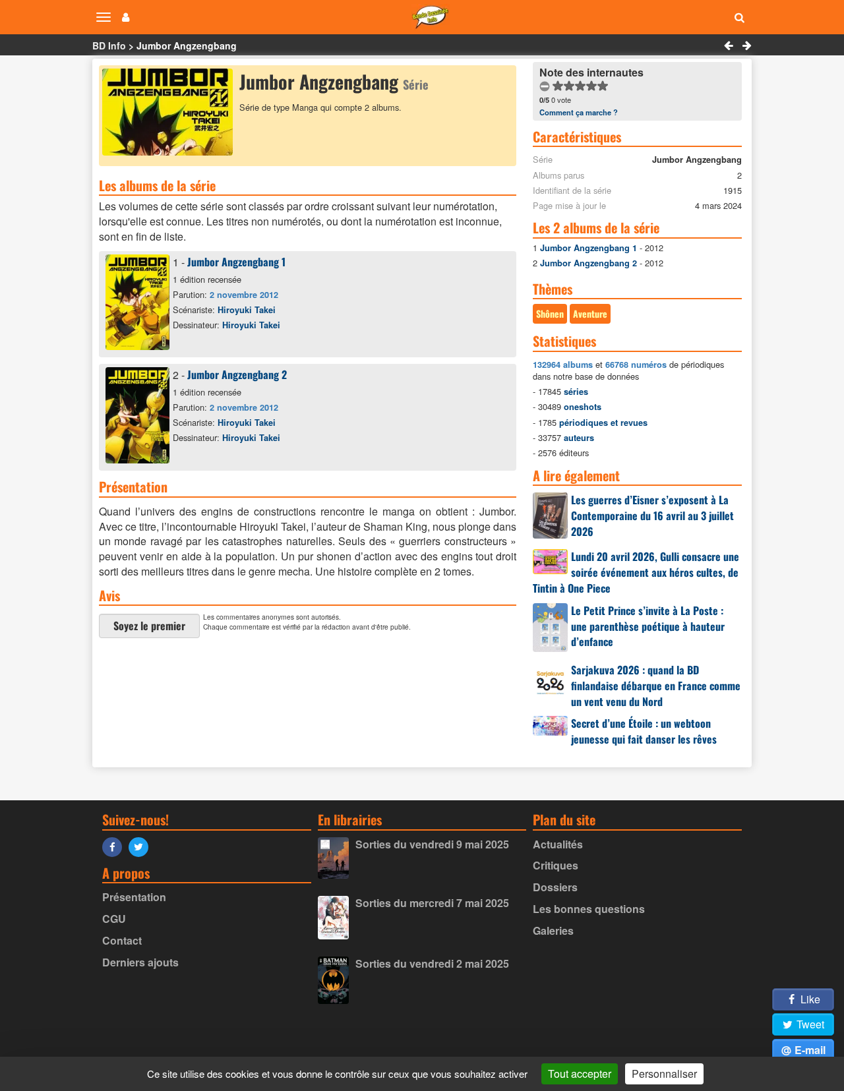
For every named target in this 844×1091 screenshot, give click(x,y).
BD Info (109, 45)
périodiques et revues (603, 422)
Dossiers (555, 887)
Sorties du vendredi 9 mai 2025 (432, 844)
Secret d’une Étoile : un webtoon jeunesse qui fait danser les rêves (644, 731)
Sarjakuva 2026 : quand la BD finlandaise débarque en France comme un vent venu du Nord (655, 685)
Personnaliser (664, 1073)
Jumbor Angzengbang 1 (236, 262)
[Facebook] (115, 846)
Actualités (558, 844)
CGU (114, 918)
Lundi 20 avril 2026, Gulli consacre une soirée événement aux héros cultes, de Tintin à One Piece (636, 572)
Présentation (134, 896)
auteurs (579, 438)
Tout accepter (579, 1073)
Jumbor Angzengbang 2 (237, 374)
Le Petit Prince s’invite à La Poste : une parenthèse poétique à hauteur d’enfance (648, 626)
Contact (122, 940)
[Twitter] (142, 846)
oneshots (582, 407)
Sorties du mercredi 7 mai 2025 (432, 902)
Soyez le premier (149, 626)
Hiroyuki (247, 310)
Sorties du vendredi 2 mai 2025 (432, 963)
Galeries (553, 930)
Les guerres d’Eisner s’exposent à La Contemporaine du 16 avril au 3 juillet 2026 (652, 515)
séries (576, 392)
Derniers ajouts (140, 962)
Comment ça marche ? (578, 112)
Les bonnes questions (589, 908)
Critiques (555, 865)
